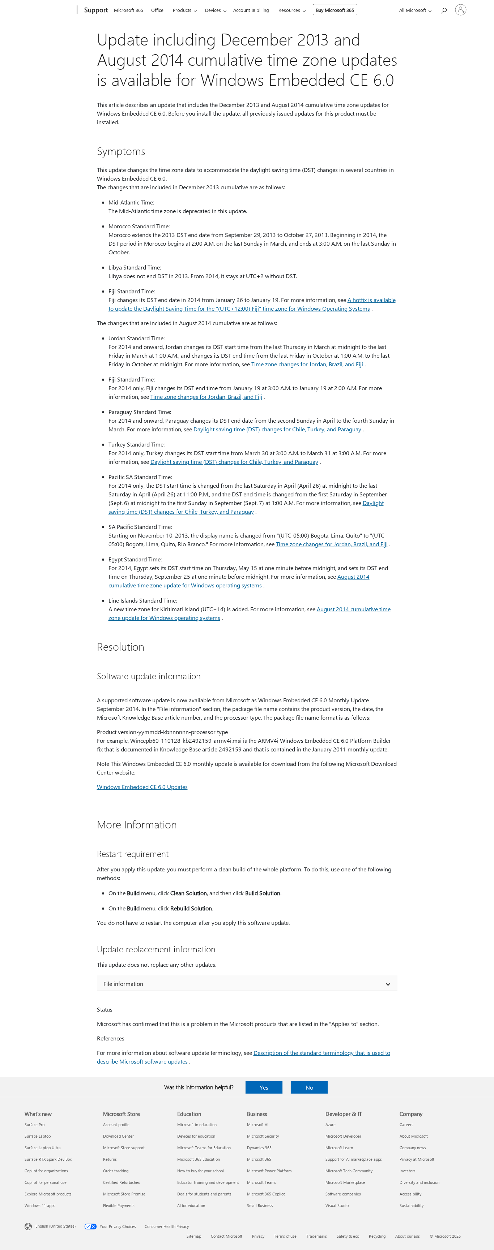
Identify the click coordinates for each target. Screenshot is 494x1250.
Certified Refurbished (121, 1182)
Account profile (116, 1124)
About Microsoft (414, 1136)
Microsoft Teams (261, 1182)
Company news (413, 1147)
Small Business (260, 1205)
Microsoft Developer (343, 1136)
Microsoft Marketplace (345, 1182)
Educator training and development (208, 1182)
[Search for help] (443, 9)
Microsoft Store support (124, 1147)
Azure (330, 1124)
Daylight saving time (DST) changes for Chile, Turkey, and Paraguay (277, 429)
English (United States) (55, 1226)
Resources (289, 10)
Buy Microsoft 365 (335, 10)
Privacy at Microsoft (417, 1159)
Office (157, 10)
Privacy (258, 1236)
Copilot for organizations (46, 1170)
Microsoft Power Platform (269, 1170)
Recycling (377, 1236)
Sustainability (411, 1205)
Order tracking (115, 1170)
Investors (408, 1170)
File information (123, 983)
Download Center (118, 1136)
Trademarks (316, 1236)
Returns (110, 1159)
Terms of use (285, 1236)
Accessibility (410, 1194)
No (309, 1087)
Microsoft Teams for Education (204, 1147)
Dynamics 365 (259, 1147)
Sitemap (194, 1236)
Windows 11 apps (40, 1205)
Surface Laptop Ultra (43, 1147)
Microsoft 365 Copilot (266, 1194)
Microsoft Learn (339, 1147)
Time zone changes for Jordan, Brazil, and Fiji (307, 364)
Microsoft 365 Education (198, 1159)
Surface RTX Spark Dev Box (48, 1159)
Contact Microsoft (226, 1236)
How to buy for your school (200, 1170)
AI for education (191, 1205)
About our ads (407, 1236)
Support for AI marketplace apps (353, 1159)
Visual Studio (337, 1205)
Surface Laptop (38, 1136)
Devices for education (196, 1136)
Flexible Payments (119, 1205)
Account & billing (251, 10)
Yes (264, 1087)
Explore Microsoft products (48, 1194)
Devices (213, 10)
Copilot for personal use (46, 1182)
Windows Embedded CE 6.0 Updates (142, 786)
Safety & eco (348, 1236)
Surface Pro (34, 1124)
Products (182, 10)
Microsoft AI (257, 1124)
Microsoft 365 (128, 10)
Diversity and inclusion (419, 1182)
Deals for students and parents (204, 1194)
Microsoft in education (197, 1124)
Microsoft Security (263, 1136)
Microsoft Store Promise (124, 1194)
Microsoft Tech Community (348, 1170)
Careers (406, 1124)
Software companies (343, 1194)
